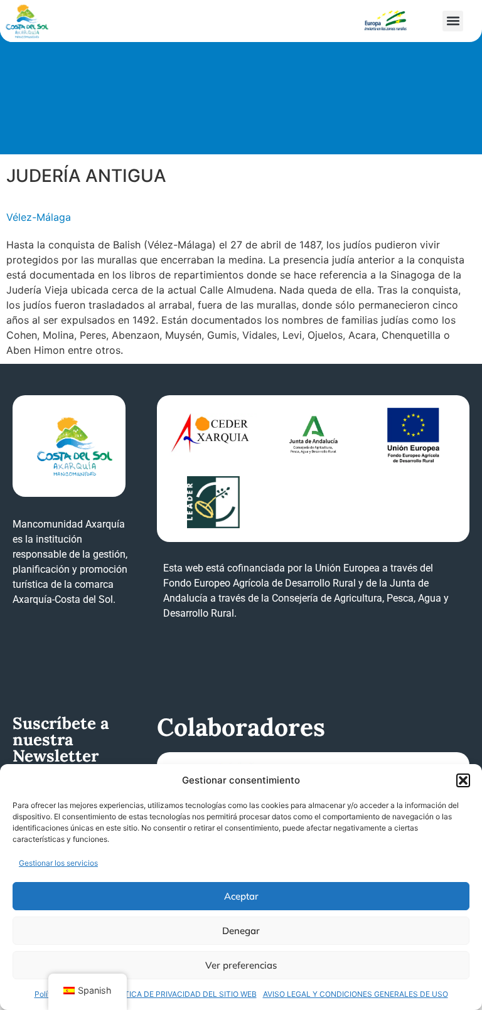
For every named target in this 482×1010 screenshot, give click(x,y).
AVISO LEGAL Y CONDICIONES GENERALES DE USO (355, 994)
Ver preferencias (241, 965)
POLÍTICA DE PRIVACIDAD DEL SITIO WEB (182, 994)
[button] (463, 780)
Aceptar (241, 896)
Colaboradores (241, 727)
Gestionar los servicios (58, 863)
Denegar (241, 931)
